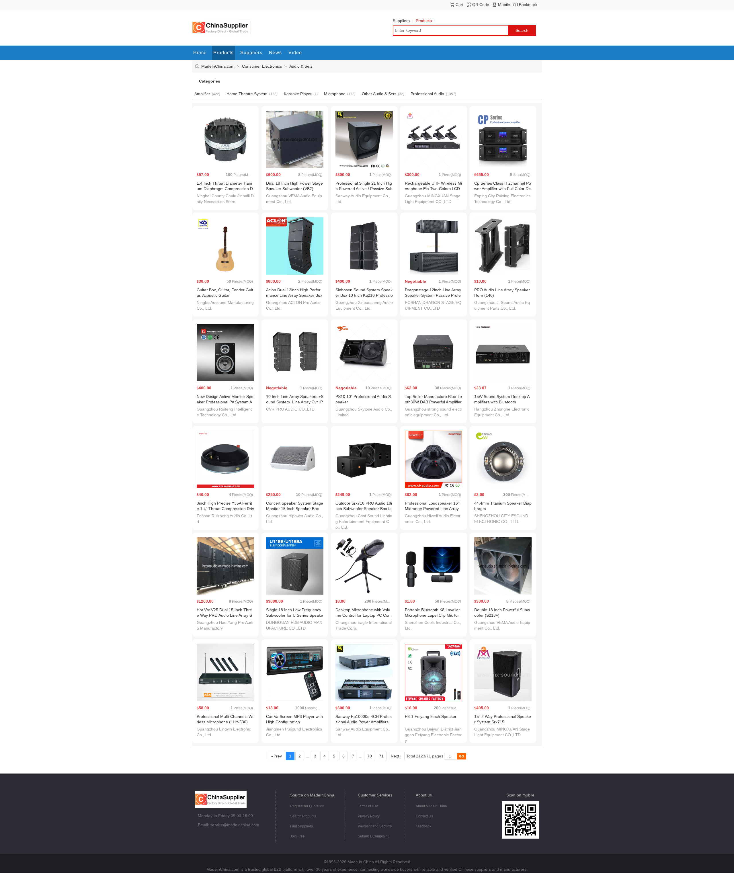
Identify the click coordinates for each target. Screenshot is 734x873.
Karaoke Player (298, 93)
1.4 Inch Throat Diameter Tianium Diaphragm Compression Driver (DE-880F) (225, 188)
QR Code (480, 4)
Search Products (303, 816)
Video (295, 52)
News (275, 52)
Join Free (297, 836)
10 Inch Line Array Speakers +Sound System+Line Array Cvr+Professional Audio (294, 402)
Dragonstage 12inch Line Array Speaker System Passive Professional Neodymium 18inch (433, 295)
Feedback (423, 826)
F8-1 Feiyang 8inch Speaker (430, 716)
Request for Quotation (307, 806)
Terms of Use (368, 806)
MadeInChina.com (218, 66)
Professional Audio (427, 93)
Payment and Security (375, 826)
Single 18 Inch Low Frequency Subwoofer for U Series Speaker (294, 615)
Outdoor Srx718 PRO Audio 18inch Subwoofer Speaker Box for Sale (363, 508)
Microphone (334, 93)
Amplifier (202, 93)
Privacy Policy (369, 816)
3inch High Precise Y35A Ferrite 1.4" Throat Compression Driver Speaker (225, 508)
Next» (396, 756)
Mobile (504, 4)
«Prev (276, 756)
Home (200, 52)
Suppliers (401, 20)
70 (369, 756)
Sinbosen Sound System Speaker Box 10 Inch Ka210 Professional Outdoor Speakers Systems (364, 295)
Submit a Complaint (373, 836)
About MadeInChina (431, 806)
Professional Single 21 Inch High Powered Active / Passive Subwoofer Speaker (364, 188)
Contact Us (424, 816)
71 (381, 756)
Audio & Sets (301, 66)
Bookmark (528, 4)
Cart (459, 4)
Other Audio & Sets (379, 93)
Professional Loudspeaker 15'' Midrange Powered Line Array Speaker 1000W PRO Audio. (432, 508)
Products (424, 20)
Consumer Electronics (262, 66)
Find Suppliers (301, 826)
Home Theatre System (247, 93)
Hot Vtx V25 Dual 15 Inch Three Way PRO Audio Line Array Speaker (224, 615)
